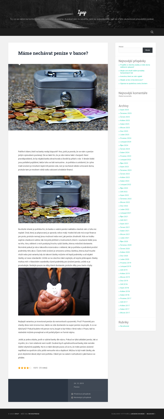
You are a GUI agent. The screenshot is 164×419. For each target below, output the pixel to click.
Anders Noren (138, 414)
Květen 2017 (125, 306)
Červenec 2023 (126, 170)
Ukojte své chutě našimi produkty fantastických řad (132, 72)
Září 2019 (124, 270)
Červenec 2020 (126, 245)
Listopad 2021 (125, 213)
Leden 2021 (124, 238)
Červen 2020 (125, 249)
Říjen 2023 (124, 163)
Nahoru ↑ (151, 414)
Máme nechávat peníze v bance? (53, 53)
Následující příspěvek (82, 397)
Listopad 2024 (125, 142)
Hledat (121, 47)
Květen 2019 (125, 274)
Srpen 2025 (124, 110)
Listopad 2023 (125, 160)
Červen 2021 (125, 227)
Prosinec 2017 (125, 298)
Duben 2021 (124, 231)
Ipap (82, 12)
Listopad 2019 (125, 266)
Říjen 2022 (124, 188)
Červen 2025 (125, 117)
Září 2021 (124, 220)
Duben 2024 (124, 153)
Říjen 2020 (124, 241)
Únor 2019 (124, 281)
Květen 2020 (125, 252)
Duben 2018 (124, 295)
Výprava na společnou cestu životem (133, 84)
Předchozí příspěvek (82, 394)
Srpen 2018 (124, 288)
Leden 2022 (124, 209)
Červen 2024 (125, 149)
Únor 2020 (124, 256)
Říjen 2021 (124, 217)
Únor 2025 (124, 131)
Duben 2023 (124, 181)
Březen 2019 (125, 277)
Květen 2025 (125, 120)
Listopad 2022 (125, 185)
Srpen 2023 (124, 167)
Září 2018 (124, 284)
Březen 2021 (125, 234)
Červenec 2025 (126, 113)
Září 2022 (124, 192)
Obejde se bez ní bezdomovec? (131, 80)
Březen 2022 (125, 202)
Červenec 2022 (126, 199)
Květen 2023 (125, 177)
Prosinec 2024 (125, 138)
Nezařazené (124, 326)
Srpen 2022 (124, 195)
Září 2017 (124, 302)
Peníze (76, 387)
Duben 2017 (124, 309)
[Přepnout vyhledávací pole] (152, 32)
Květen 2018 (125, 291)
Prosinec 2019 (125, 263)
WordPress (33, 414)
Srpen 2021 (124, 224)
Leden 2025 (124, 135)
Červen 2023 (125, 174)
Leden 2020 (124, 259)
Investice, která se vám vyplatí (131, 76)
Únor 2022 (124, 206)
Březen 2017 (125, 313)
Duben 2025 (124, 124)
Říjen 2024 (124, 145)
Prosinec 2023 (125, 156)
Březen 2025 (125, 128)
